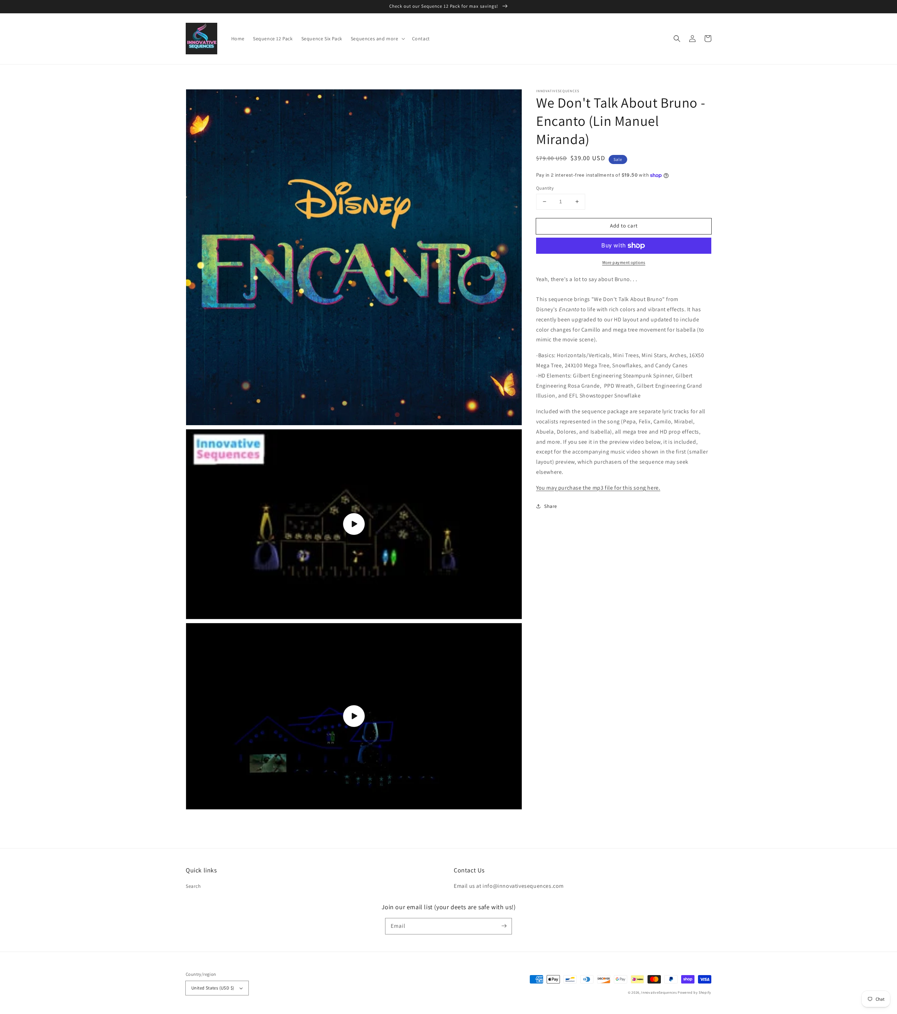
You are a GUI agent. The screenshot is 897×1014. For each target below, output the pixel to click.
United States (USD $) (212, 988)
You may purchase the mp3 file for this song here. (598, 487)
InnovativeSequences (659, 992)
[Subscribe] (504, 926)
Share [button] (550, 506)
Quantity (545, 188)
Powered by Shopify (694, 992)
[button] (677, 38)
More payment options (623, 262)
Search (193, 886)
